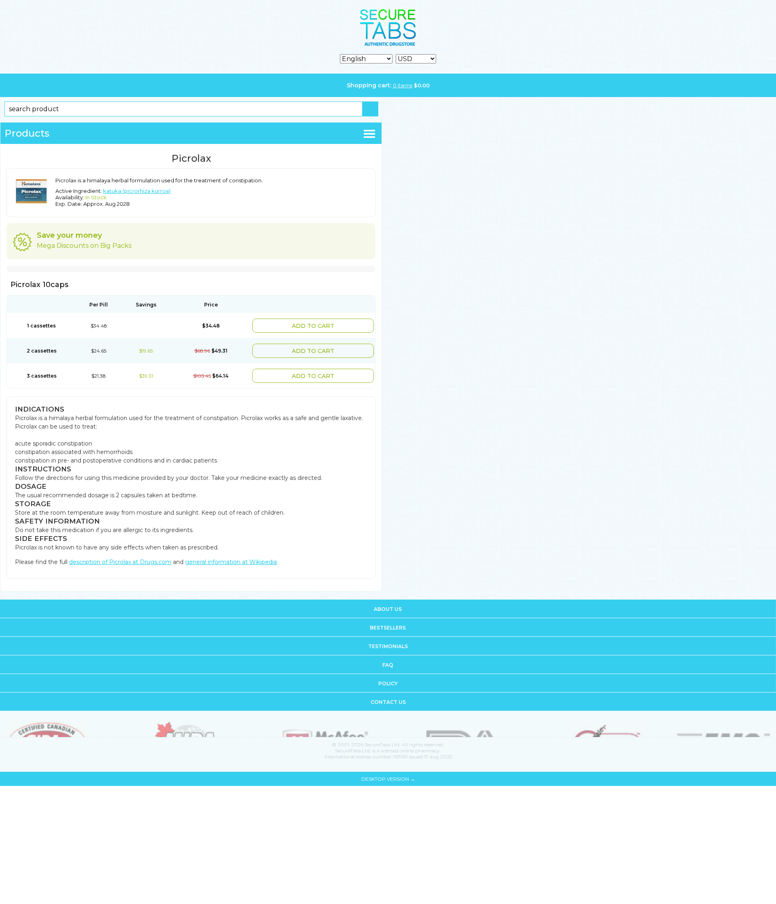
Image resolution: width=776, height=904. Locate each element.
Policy (388, 679)
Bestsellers (388, 623)
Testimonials (388, 641)
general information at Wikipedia (231, 557)
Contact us (388, 697)
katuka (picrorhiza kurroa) (137, 191)
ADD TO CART (330, 324)
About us (388, 604)
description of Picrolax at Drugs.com (120, 557)
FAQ (387, 660)
